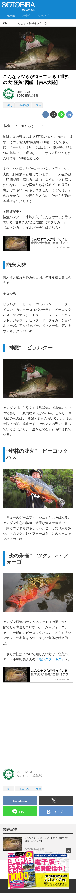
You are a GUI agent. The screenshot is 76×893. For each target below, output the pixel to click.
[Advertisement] (38, 724)
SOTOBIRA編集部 (28, 95)
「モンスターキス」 (50, 659)
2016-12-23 (23, 92)
